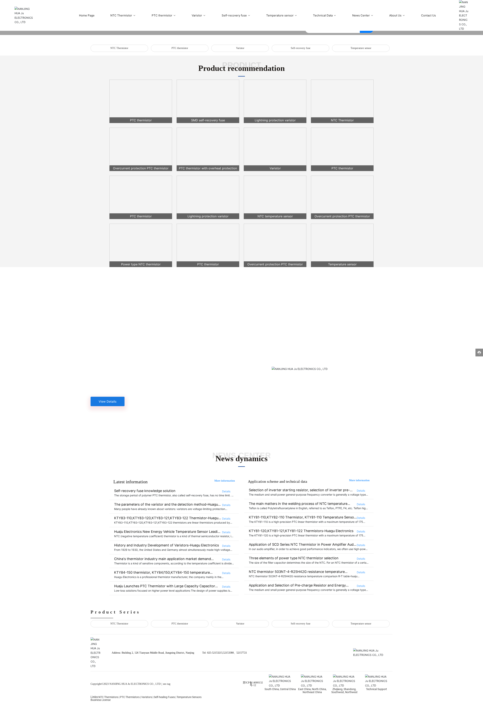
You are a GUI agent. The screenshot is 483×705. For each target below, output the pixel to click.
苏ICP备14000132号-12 (253, 684)
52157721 (241, 652)
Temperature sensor (361, 48)
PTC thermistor (180, 48)
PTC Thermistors (130, 697)
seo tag (166, 684)
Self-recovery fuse (300, 48)
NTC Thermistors (108, 697)
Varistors (146, 697)
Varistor (240, 48)
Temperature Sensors (189, 697)
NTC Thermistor (119, 48)
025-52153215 (215, 652)
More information (224, 480)
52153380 (228, 652)
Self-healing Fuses (164, 697)
